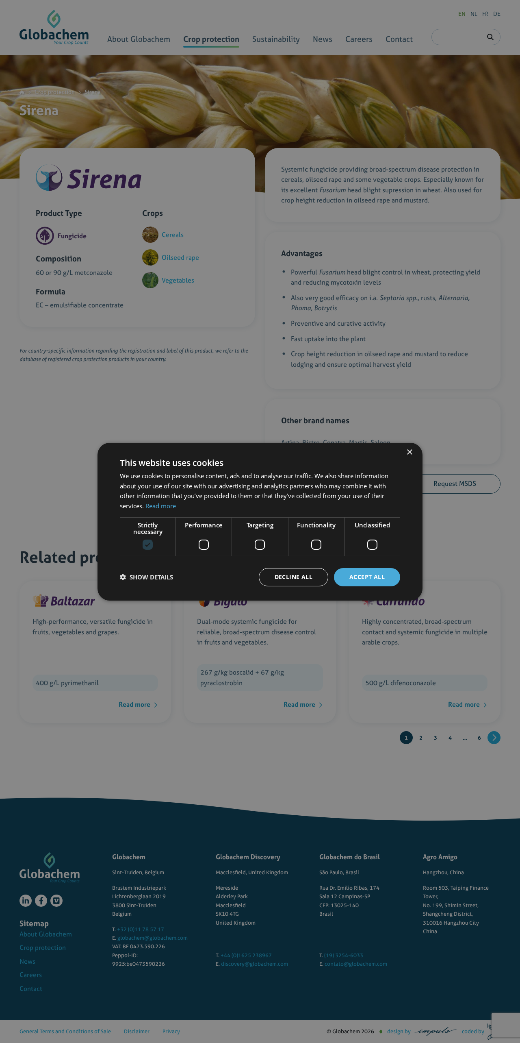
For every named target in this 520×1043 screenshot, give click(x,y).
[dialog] (260, 521)
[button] (146, 577)
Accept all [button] (367, 577)
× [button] (409, 452)
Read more (160, 506)
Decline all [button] (293, 577)
